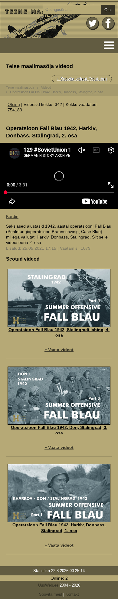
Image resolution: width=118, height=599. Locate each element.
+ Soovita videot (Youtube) (82, 78)
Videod (46, 87)
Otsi (108, 10)
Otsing (14, 104)
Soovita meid (50, 594)
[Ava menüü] (107, 45)
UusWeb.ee (48, 585)
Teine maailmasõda (20, 87)
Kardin (12, 216)
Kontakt (72, 594)
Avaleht (59, 20)
